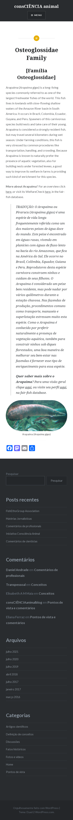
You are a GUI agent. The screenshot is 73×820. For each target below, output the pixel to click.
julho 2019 (12, 666)
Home (9, 764)
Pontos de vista (15, 772)
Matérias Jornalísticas (19, 518)
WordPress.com (44, 812)
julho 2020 (12, 659)
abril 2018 (12, 674)
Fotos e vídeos (15, 757)
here (8, 191)
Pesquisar (12, 473)
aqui (63, 387)
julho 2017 (12, 681)
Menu (38, 15)
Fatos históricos (16, 749)
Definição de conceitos (20, 734)
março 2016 (13, 697)
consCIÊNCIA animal (36, 6)
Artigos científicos (17, 726)
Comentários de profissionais (23, 526)
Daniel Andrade (17, 570)
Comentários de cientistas (21, 541)
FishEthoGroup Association (22, 511)
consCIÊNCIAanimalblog (24, 602)
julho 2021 (12, 651)
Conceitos (39, 585)
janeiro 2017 (13, 689)
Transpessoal (16, 585)
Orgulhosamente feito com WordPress (36, 808)
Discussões (13, 741)
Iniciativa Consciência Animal (23, 533)
